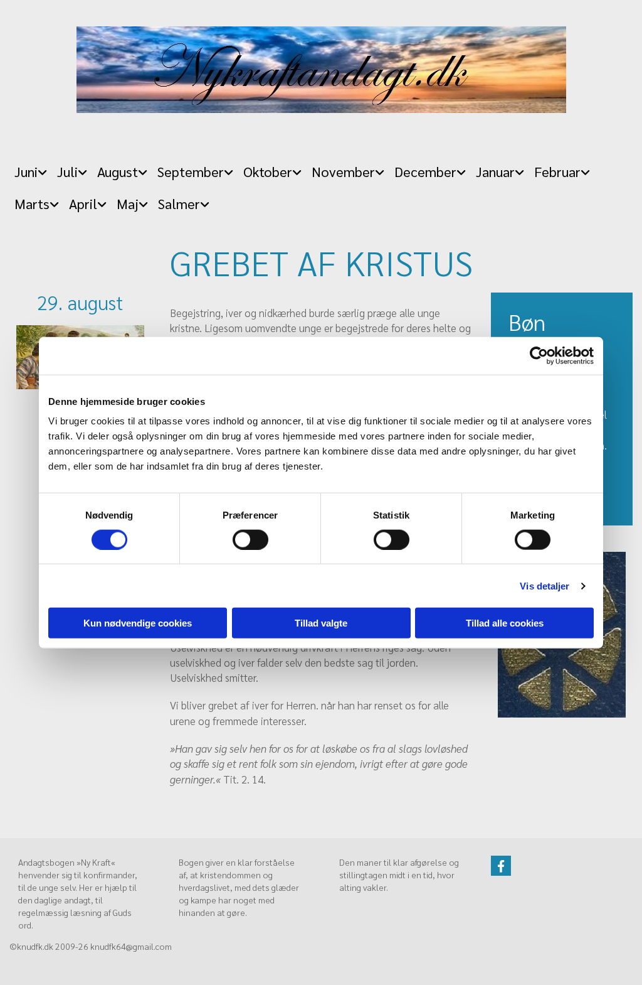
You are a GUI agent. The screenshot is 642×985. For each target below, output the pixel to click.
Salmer (179, 203)
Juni (26, 171)
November (343, 171)
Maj (128, 203)
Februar (557, 171)
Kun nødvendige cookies (137, 623)
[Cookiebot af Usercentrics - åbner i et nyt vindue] (539, 355)
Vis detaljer (544, 585)
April (83, 203)
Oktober (267, 171)
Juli (67, 171)
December (425, 171)
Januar (495, 171)
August (117, 171)
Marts (32, 203)
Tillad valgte (321, 623)
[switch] (250, 539)
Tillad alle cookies (505, 623)
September (190, 171)
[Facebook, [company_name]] (501, 865)
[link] (30, 168)
